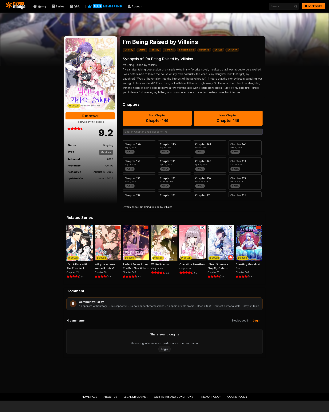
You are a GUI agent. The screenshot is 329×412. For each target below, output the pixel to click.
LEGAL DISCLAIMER (136, 396)
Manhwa (106, 152)
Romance (204, 49)
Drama (142, 49)
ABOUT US (110, 396)
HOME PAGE (89, 396)
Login (256, 320)
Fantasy (155, 49)
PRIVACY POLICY (210, 396)
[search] (296, 6)
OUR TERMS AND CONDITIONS (173, 396)
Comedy (129, 49)
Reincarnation (186, 49)
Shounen (232, 49)
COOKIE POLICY (237, 396)
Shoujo (218, 49)
